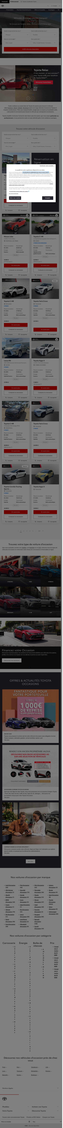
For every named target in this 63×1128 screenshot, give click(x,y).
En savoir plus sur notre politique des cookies (18, 191)
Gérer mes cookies (15, 198)
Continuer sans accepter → (47, 165)
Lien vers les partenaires (13, 193)
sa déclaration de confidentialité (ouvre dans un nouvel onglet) (35, 172)
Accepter (47, 198)
